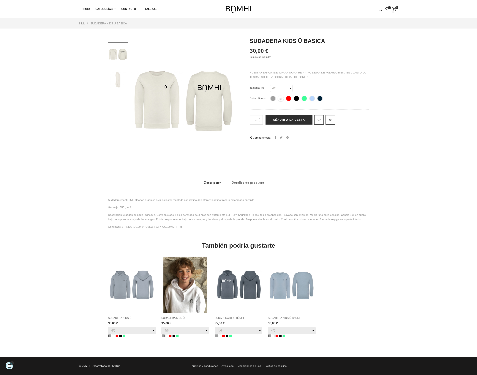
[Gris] (273, 99)
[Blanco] (281, 99)
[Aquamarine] (312, 99)
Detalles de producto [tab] (247, 183)
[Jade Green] (304, 99)
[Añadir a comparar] (330, 120)
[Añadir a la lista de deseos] (319, 120)
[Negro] (297, 99)
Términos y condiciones (204, 365)
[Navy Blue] (320, 99)
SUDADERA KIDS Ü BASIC (284, 317)
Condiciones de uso (249, 365)
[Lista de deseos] (387, 9)
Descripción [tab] (212, 183)
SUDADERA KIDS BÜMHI (229, 317)
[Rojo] (289, 99)
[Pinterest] (287, 137)
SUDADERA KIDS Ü (119, 317)
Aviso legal (228, 365)
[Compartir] (275, 137)
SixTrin (116, 365)
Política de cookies (276, 365)
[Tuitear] (281, 137)
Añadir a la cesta (289, 119)
